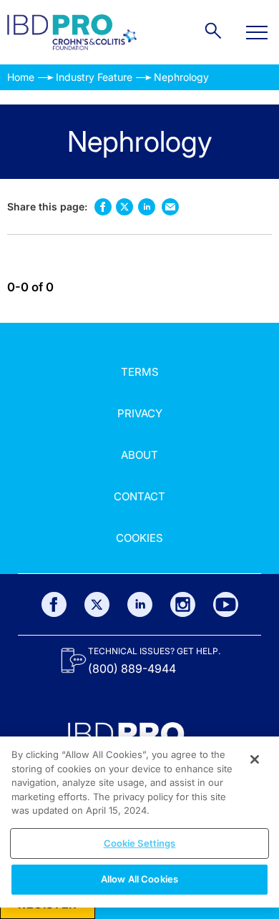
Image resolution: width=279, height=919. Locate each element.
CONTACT (139, 496)
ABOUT (139, 455)
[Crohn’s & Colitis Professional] (72, 32)
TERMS (140, 372)
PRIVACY (139, 413)
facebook (102, 206)
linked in (146, 206)
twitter (124, 206)
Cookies (139, 538)
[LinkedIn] (139, 604)
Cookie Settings (140, 843)
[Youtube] (225, 604)
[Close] (254, 759)
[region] (139, 822)
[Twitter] (96, 604)
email (170, 206)
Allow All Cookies (139, 879)
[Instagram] (182, 604)
